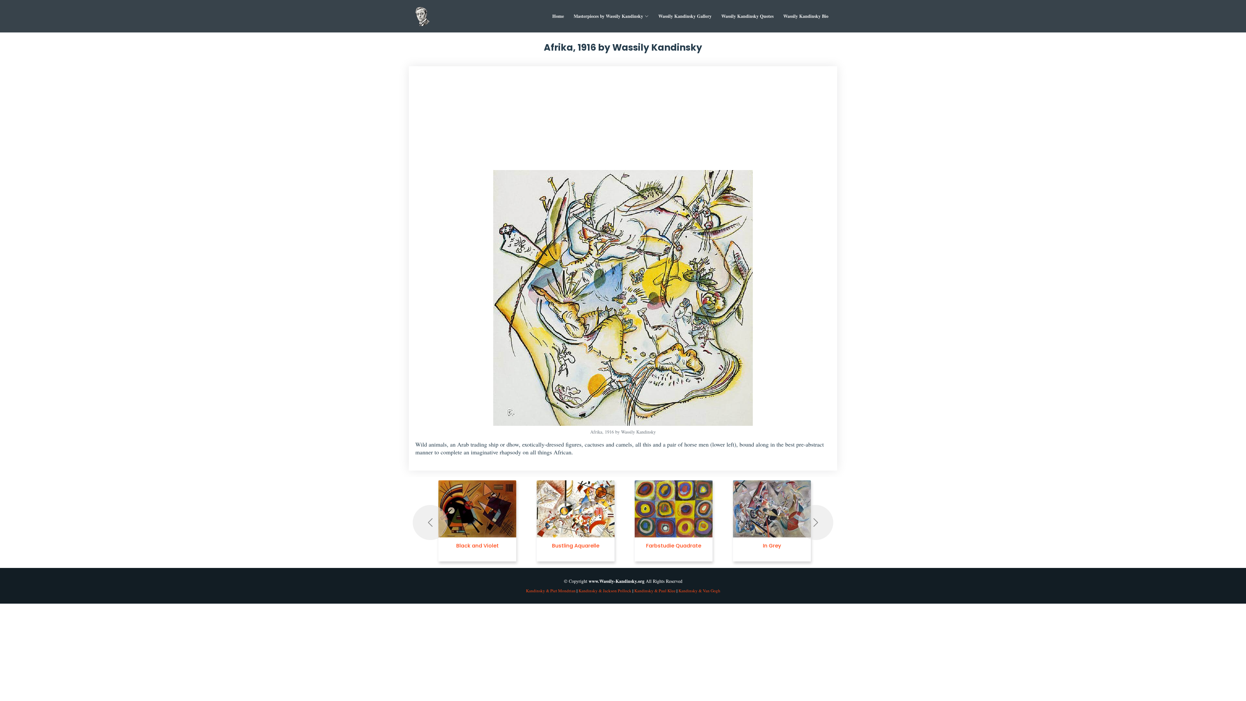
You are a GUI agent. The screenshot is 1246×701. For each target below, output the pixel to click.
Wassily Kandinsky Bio (805, 16)
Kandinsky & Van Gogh (699, 591)
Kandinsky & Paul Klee (655, 591)
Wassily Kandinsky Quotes (747, 16)
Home (558, 16)
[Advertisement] (623, 121)
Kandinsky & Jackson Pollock (605, 591)
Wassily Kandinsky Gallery (685, 16)
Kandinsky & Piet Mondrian (551, 591)
